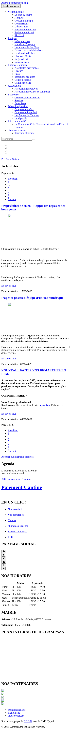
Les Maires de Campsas (27, 115)
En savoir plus (8, 285)
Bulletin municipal (24, 32)
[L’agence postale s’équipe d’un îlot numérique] (34, 330)
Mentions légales (16, 709)
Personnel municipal (25, 29)
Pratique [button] (12, 38)
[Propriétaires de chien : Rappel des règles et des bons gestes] (30, 243)
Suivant (12, 199)
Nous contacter (16, 509)
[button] (6, 159)
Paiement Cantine (21, 487)
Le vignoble (21, 118)
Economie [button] (13, 94)
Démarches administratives (28, 50)
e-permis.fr (44, 405)
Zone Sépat (20, 103)
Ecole (17, 73)
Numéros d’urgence (25, 44)
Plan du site (14, 712)
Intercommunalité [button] (17, 121)
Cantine (12, 520)
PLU (10, 537)
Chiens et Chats (23, 56)
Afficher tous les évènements (16, 479)
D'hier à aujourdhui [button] (18, 106)
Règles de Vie (22, 59)
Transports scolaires (25, 76)
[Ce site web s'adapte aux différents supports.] (2, 704)
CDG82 (28, 721)
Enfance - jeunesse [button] (17, 65)
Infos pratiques (22, 41)
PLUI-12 (19, 35)
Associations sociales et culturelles (32, 91)
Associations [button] (14, 85)
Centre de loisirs (23, 79)
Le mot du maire (23, 14)
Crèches (19, 70)
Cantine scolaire (23, 82)
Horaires (19, 17)
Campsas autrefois (24, 109)
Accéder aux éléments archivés (17, 456)
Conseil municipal (24, 20)
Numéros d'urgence (18, 526)
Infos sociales (22, 62)
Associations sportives (26, 88)
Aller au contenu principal (14, 2)
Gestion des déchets (25, 53)
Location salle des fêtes (27, 47)
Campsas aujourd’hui (26, 112)
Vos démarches (16, 514)
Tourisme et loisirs (24, 133)
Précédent (13, 178)
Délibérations (21, 26)
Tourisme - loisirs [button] (17, 130)
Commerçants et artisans (27, 97)
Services (19, 100)
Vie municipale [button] (16, 11)
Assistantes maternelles (26, 68)
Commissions (22, 23)
